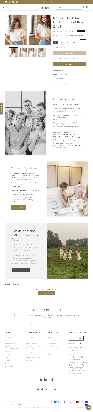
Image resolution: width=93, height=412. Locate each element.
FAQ (27, 340)
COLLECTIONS (10, 343)
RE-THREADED (10, 366)
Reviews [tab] (7, 285)
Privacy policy (47, 407)
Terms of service (58, 407)
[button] (87, 7)
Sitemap (29, 352)
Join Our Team (53, 346)
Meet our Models (54, 349)
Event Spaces (52, 343)
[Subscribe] (61, 323)
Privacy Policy (31, 349)
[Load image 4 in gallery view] (42, 53)
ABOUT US (18, 207)
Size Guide (83, 39)
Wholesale (51, 352)
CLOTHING (8, 346)
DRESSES (8, 352)
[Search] (80, 7)
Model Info (58, 79)
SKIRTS (7, 355)
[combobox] (69, 7)
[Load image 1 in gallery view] (13, 53)
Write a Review (48, 293)
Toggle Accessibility (33, 357)
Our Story (51, 337)
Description (58, 71)
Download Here (20, 270)
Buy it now (69, 64)
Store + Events (53, 340)
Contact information (82, 407)
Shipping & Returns (61, 83)
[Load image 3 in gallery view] (32, 53)
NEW (6, 340)
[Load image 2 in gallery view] (23, 53)
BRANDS (8, 357)
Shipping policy (69, 407)
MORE (7, 360)
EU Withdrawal (31, 360)
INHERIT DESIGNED (12, 349)
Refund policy (37, 407)
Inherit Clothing (26, 407)
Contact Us (30, 337)
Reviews (29, 355)
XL (75, 43)
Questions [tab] (16, 285)
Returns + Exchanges (33, 346)
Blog (49, 355)
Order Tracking (31, 343)
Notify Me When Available (69, 58)
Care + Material (60, 75)
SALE (7, 363)
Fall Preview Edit (11, 337)
